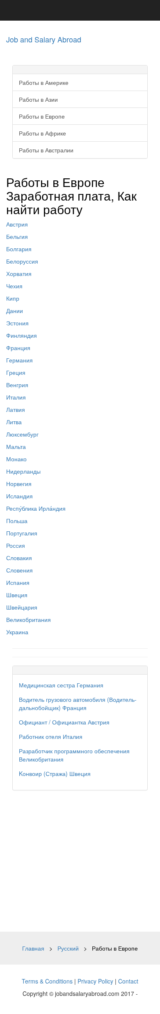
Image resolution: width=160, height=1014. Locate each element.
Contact (128, 981)
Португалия (21, 533)
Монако (16, 459)
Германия (19, 360)
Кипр (12, 298)
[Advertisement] (80, 861)
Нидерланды (23, 471)
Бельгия (17, 236)
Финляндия (21, 335)
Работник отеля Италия (50, 736)
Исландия (19, 496)
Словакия (19, 558)
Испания (18, 582)
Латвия (15, 409)
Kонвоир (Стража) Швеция (55, 773)
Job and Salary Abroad (43, 39)
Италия (16, 397)
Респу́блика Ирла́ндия (36, 508)
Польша (16, 520)
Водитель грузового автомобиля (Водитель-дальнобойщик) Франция (78, 703)
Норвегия (19, 483)
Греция (15, 372)
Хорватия (19, 273)
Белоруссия (22, 261)
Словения (19, 570)
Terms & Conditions (47, 981)
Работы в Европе (42, 116)
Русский (68, 948)
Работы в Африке (42, 133)
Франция (18, 347)
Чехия (14, 286)
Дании (14, 310)
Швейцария (21, 607)
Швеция (16, 595)
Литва (14, 422)
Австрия (17, 224)
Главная (33, 948)
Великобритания (28, 619)
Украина (17, 632)
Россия (15, 545)
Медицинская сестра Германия (61, 685)
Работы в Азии (38, 99)
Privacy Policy (95, 981)
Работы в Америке (44, 82)
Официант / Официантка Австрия (64, 722)
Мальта (16, 446)
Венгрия (17, 385)
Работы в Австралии (46, 150)
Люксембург (22, 434)
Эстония (17, 323)
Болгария (19, 249)
